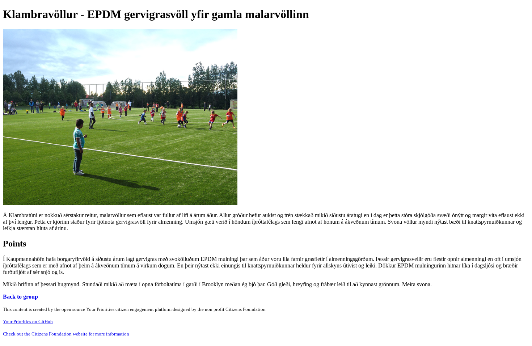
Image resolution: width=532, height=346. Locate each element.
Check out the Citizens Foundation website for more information (66, 334)
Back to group (20, 297)
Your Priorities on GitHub (28, 321)
